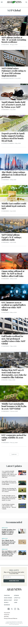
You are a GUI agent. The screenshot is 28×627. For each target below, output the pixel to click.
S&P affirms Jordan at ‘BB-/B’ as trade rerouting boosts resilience (14, 39)
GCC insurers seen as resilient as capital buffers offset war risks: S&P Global (14, 306)
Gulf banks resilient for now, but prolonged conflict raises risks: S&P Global (13, 340)
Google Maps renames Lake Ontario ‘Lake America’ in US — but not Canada (9, 506)
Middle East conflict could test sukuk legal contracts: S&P (14, 206)
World (6, 602)
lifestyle (17, 597)
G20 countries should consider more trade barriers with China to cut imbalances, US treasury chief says (9, 474)
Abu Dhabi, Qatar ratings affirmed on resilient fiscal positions (14, 174)
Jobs (15, 602)
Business (7, 604)
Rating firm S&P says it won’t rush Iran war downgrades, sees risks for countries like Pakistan (14, 374)
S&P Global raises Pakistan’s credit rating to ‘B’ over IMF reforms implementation (14, 72)
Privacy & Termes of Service (10, 618)
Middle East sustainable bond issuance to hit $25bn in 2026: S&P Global (14, 406)
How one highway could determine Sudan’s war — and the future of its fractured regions (9, 553)
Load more (14, 454)
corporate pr (7, 612)
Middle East (5, 527)
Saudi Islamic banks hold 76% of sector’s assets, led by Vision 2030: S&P (13, 104)
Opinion (16, 595)
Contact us (6, 614)
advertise (6, 616)
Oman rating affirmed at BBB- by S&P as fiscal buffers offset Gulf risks (13, 273)
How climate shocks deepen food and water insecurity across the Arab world (9, 543)
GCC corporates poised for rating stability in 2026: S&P (14, 437)
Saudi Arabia (8, 597)
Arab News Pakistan (8, 78)
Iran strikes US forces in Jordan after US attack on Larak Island (9, 482)
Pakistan (7, 595)
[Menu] (2, 2)
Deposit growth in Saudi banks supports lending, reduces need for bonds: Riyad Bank (13, 137)
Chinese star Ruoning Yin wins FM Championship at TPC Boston (9, 490)
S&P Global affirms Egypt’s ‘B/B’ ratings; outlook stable (12, 237)
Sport (16, 600)
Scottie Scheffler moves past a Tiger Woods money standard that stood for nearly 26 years (9, 498)
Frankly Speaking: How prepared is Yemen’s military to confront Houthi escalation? (9, 532)
